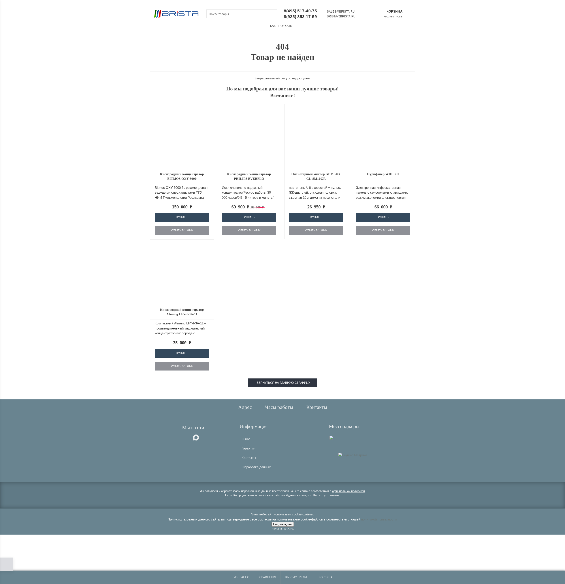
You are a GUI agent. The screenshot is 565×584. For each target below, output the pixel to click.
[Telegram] (338, 437)
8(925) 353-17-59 (300, 16)
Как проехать (281, 26)
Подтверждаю (282, 524)
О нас (246, 439)
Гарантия (248, 448)
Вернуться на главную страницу (282, 382)
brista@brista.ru (341, 16)
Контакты (249, 458)
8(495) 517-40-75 (300, 11)
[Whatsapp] (335, 437)
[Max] (331, 437)
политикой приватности (379, 519)
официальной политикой (348, 491)
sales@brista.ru (340, 11)
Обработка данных (256, 467)
